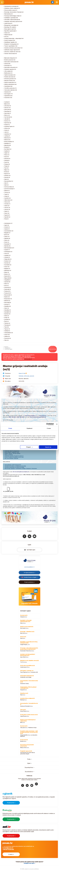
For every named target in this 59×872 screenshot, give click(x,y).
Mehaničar (6, 270)
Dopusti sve (48, 447)
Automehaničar (7, 230)
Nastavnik (6, 276)
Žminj (5, 218)
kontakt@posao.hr (8, 848)
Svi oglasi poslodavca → (29, 572)
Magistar (6, 268)
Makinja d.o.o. (27, 699)
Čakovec (6, 107)
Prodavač (6, 293)
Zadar (5, 213)
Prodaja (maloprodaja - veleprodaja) (12, 38)
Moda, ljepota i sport (9, 29)
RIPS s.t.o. (28, 721)
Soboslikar (6, 310)
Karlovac (6, 120)
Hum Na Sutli (7, 117)
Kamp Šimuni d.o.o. (24, 710)
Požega (6, 164)
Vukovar (6, 209)
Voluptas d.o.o (23, 616)
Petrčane (6, 158)
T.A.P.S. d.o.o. (29, 661)
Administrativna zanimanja (10, 6)
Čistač (5, 236)
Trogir (5, 194)
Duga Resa (6, 111)
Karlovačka (7, 65)
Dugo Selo (6, 113)
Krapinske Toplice (8, 126)
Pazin (5, 156)
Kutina (5, 130)
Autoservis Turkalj (29, 682)
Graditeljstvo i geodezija (9, 17)
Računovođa (7, 295)
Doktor (5, 240)
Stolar (5, 315)
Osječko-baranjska (8, 74)
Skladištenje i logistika (9, 42)
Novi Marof (6, 149)
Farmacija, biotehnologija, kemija (11, 15)
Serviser (6, 304)
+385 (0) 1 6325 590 (8, 849)
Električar (6, 246)
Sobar (5, 308)
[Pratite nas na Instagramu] (31, 786)
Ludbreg (6, 135)
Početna (6, 346)
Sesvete (6, 177)
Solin (5, 183)
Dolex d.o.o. (26, 622)
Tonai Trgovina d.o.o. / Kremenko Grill (29, 671)
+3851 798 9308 (20, 417)
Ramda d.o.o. (24, 740)
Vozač (5, 334)
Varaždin (6, 198)
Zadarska (6, 91)
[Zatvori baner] (56, 424)
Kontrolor (6, 262)
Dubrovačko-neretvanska (10, 61)
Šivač (5, 321)
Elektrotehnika (7, 14)
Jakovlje (6, 119)
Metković (6, 139)
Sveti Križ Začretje (8, 188)
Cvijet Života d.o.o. (29, 715)
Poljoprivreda (7, 34)
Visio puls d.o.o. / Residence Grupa (28, 726)
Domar (5, 242)
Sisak (5, 179)
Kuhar (5, 266)
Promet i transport (8, 40)
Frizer (5, 253)
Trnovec (6, 192)
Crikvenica (6, 105)
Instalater (6, 255)
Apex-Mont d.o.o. (27, 656)
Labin (5, 132)
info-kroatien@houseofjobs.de (38, 417)
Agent (5, 225)
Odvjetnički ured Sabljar (27, 676)
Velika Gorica (7, 200)
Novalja (6, 147)
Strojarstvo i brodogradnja (10, 44)
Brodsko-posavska (8, 59)
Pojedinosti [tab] (29, 428)
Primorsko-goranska (9, 78)
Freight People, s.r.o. (28, 643)
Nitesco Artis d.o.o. (27, 746)
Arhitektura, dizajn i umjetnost (11, 8)
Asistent (6, 229)
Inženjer (6, 257)
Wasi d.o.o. (24, 694)
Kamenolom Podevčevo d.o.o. (29, 649)
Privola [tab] (10, 428)
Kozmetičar (7, 264)
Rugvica (6, 173)
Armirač (6, 227)
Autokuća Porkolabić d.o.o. (29, 705)
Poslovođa (6, 289)
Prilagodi (28, 447)
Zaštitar (6, 336)
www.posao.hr (28, 359)
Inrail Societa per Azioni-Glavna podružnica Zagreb (27, 752)
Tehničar (6, 323)
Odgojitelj (6, 279)
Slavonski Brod (7, 181)
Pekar (5, 283)
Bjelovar (6, 103)
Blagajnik (6, 232)
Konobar (6, 261)
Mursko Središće (8, 141)
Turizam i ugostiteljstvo (9, 46)
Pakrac (6, 154)
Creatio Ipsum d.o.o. (27, 666)
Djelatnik (6, 238)
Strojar (5, 317)
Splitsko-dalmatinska (9, 84)
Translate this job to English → (30, 577)
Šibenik (6, 190)
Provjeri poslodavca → (29, 582)
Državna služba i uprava (10, 10)
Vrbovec (6, 207)
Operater (6, 281)
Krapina (6, 124)
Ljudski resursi (7, 23)
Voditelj (6, 330)
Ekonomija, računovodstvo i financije (12, 12)
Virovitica (6, 203)
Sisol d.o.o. (23, 637)
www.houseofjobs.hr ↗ (29, 567)
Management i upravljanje (10, 25)
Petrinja (6, 160)
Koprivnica (6, 122)
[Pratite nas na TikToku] (36, 785)
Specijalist (6, 311)
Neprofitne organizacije (9, 30)
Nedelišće (6, 143)
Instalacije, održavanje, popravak (12, 21)
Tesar (5, 327)
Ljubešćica (6, 134)
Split (5, 185)
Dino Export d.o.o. (26, 627)
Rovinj (5, 171)
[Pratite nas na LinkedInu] (27, 786)
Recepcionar (7, 298)
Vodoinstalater (7, 332)
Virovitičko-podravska (9, 88)
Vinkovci (6, 201)
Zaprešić (6, 217)
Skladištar (6, 306)
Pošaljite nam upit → (29, 863)
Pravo (5, 36)
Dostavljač (6, 244)
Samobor (6, 175)
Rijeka (5, 169)
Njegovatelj (6, 278)
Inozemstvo (7, 97)
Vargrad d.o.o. (28, 688)
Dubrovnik (6, 109)
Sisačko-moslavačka (9, 82)
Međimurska (7, 73)
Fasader (6, 249)
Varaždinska (7, 86)
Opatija (6, 151)
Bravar (5, 234)
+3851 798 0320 (12, 417)
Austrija (6, 102)
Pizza (5, 285)
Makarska (6, 137)
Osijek (5, 152)
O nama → (11, 854)
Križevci (6, 128)
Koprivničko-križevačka (9, 67)
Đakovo (6, 115)
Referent (6, 300)
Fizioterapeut (7, 251)
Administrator (7, 223)
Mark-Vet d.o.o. (27, 632)
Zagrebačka (7, 95)
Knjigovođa (7, 259)
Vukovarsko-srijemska (9, 90)
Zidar (5, 340)
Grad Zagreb (7, 93)
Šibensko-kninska (8, 80)
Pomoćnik (6, 287)
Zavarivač (6, 338)
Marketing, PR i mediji (9, 27)
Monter (6, 274)
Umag (5, 196)
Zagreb (6, 215)
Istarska (6, 63)
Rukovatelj (6, 302)
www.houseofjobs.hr (30, 415)
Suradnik (6, 319)
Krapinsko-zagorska (9, 69)
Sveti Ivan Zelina (8, 186)
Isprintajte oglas (30, 549)
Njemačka (6, 145)
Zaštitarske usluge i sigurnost (11, 49)
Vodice (6, 205)
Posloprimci (7, 348)
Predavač (6, 291)
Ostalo (5, 32)
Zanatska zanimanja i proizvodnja (12, 47)
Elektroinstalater (8, 247)
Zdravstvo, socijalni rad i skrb (11, 51)
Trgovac (6, 328)
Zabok (5, 211)
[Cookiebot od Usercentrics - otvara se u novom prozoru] (47, 424)
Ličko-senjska (7, 71)
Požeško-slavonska (8, 76)
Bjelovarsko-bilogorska (9, 58)
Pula (5, 168)
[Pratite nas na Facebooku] (22, 786)
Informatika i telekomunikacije (11, 19)
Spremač (6, 313)
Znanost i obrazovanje (9, 53)
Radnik (6, 296)
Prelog (5, 166)
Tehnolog (6, 325)
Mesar (5, 272)
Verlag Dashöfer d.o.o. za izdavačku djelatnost (29, 733)
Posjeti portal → (11, 802)
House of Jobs (22, 373)
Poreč (5, 162)
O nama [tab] (49, 428)
